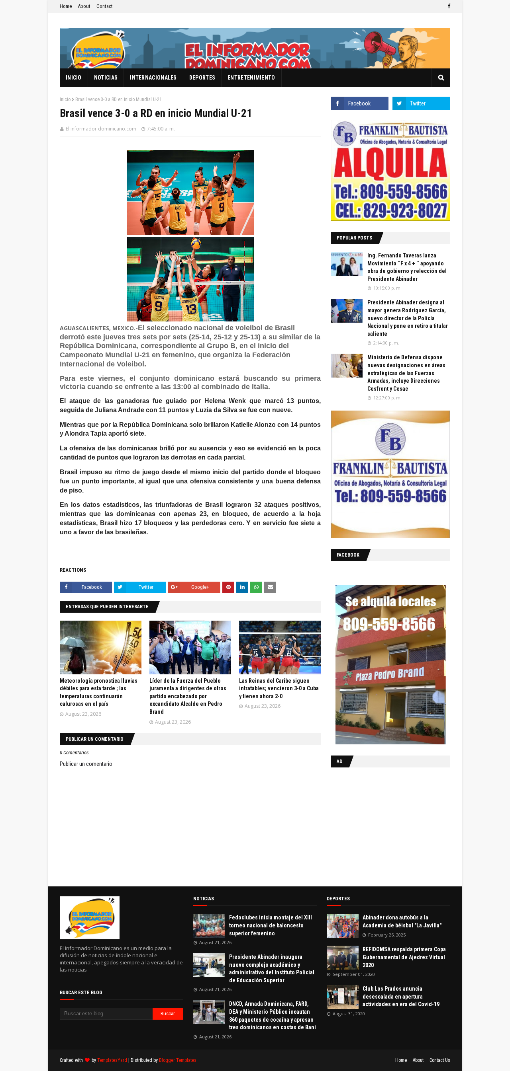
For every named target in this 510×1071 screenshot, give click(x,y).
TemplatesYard (112, 1060)
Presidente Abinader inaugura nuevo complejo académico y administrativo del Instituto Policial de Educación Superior (271, 968)
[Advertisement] (380, 825)
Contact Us (440, 1060)
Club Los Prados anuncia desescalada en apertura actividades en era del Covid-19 (401, 996)
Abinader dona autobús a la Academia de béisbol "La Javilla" (402, 921)
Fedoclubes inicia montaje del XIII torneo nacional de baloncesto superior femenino (270, 925)
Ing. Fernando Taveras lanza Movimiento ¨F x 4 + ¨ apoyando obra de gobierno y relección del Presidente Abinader (407, 267)
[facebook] (447, 6)
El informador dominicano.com (101, 128)
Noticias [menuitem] (106, 77)
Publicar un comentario (86, 764)
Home (66, 6)
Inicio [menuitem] (74, 77)
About (84, 6)
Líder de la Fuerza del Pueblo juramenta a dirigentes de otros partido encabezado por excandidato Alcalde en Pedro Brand (187, 696)
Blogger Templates (177, 1060)
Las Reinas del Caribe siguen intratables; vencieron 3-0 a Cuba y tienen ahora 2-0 (279, 688)
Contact (104, 6)
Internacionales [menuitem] (153, 77)
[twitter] (421, 103)
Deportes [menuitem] (202, 77)
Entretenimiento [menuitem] (251, 77)
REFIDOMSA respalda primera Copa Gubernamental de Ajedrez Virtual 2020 (404, 957)
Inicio (65, 99)
